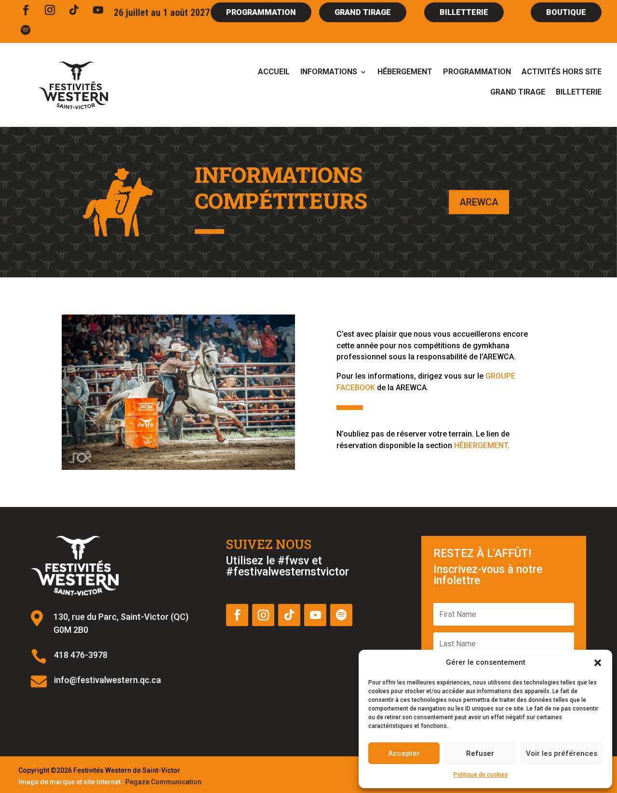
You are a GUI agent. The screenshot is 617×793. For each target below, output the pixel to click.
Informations (328, 72)
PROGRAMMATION (261, 12)
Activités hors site (562, 72)
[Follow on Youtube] (98, 10)
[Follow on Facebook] (25, 10)
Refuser (480, 753)
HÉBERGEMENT (481, 445)
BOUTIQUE (566, 12)
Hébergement (404, 72)
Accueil (274, 72)
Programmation (477, 72)
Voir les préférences (561, 753)
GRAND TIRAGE (363, 12)
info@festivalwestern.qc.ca (107, 680)
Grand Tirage (517, 92)
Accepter (404, 753)
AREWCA (478, 202)
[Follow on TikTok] (74, 10)
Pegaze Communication (163, 782)
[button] (598, 663)
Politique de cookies (481, 774)
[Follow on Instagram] (50, 10)
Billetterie (579, 92)
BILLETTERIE (464, 12)
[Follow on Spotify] (25, 30)
